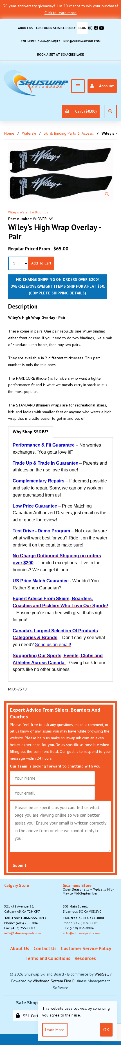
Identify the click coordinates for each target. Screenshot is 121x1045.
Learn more (54, 1029)
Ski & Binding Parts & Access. (69, 133)
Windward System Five (52, 980)
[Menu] (78, 86)
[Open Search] (110, 111)
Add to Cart (41, 263)
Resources (85, 958)
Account (105, 85)
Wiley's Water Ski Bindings (28, 212)
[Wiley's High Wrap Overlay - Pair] (60, 172)
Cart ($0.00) (85, 111)
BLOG (82, 28)
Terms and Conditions (47, 958)
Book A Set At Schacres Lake (60, 54)
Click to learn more (60, 12)
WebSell (102, 974)
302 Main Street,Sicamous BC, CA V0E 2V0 (88, 898)
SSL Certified (34, 1015)
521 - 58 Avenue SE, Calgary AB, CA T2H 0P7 (22, 898)
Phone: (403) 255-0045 (22, 923)
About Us (25, 28)
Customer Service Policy (56, 28)
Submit (19, 865)
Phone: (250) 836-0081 (80, 923)
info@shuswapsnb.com (81, 41)
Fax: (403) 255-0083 (19, 928)
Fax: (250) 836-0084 (78, 928)
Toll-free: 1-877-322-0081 (84, 918)
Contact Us (45, 948)
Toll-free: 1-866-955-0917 (40, 41)
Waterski (29, 133)
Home (9, 133)
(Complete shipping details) (57, 293)
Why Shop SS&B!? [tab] (30, 431)
